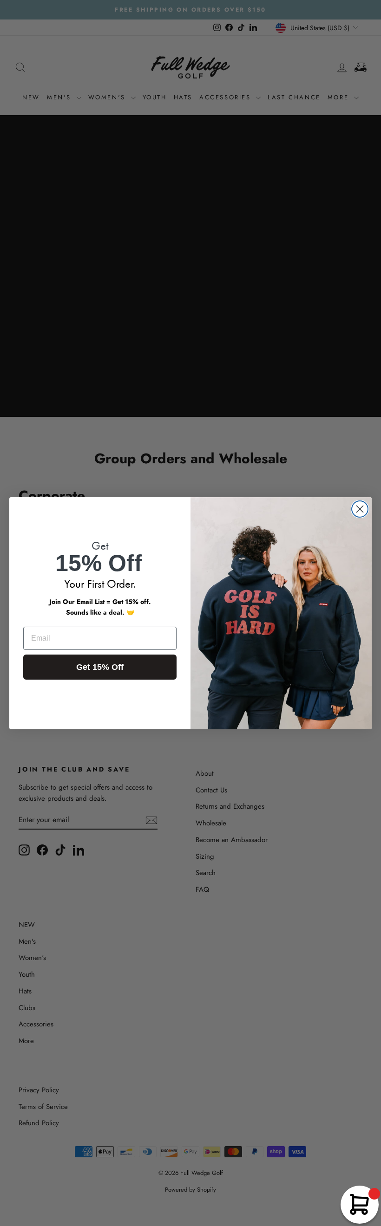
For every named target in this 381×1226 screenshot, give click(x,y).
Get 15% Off (100, 667)
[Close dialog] (360, 509)
